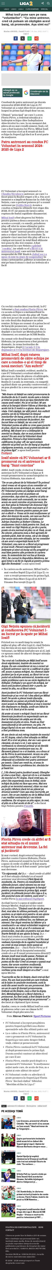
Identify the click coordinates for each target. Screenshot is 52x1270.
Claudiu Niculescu (12, 194)
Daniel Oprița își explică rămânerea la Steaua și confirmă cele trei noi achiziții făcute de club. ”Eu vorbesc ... (32, 1160)
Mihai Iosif (7, 217)
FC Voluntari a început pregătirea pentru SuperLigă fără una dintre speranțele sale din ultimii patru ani (27, 1026)
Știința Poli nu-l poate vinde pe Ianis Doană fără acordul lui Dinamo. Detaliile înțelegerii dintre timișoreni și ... (31, 1178)
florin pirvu (31, 1106)
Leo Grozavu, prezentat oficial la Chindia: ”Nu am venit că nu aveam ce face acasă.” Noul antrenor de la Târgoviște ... (33, 1125)
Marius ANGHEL (11, 31)
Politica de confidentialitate (21, 1227)
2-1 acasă (27, 347)
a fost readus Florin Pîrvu (28, 309)
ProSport (6, 453)
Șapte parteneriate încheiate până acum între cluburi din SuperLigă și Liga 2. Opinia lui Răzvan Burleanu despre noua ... (32, 1142)
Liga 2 (6, 9)
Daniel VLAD (24, 31)
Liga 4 (20, 9)
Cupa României (32, 9)
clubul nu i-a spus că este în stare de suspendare (24, 255)
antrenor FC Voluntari (16, 1106)
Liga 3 (13, 9)
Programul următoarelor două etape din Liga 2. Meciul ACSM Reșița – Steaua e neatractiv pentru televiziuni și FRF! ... (31, 1213)
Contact (10, 1230)
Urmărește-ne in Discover (39, 92)
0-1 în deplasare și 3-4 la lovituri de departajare (25, 348)
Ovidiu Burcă (23, 205)
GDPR (40, 1227)
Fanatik (28, 806)
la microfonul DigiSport (30, 899)
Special (44, 9)
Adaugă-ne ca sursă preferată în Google (11, 92)
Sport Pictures (42, 1016)
